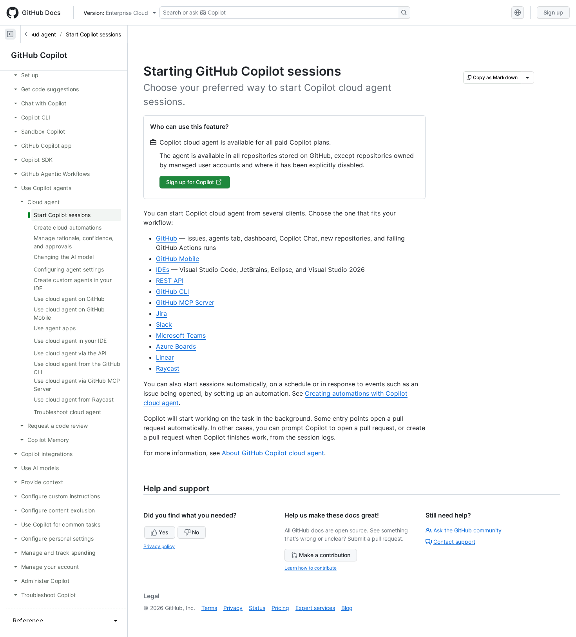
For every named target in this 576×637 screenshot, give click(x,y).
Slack (164, 324)
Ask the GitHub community (467, 530)
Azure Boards (176, 346)
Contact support (454, 541)
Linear (165, 357)
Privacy (233, 607)
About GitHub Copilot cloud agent (273, 453)
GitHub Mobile (177, 258)
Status (257, 607)
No (195, 532)
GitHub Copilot (39, 55)
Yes (163, 532)
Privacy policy (159, 546)
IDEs (162, 269)
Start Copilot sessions (93, 34)
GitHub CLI (172, 291)
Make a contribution (324, 555)
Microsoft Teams (181, 335)
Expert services (315, 607)
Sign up (553, 12)
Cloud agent (40, 34)
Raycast (167, 368)
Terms (209, 607)
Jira (161, 313)
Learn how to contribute (310, 568)
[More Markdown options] (527, 77)
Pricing (280, 607)
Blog (347, 607)
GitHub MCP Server (185, 302)
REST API (169, 280)
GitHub (166, 238)
